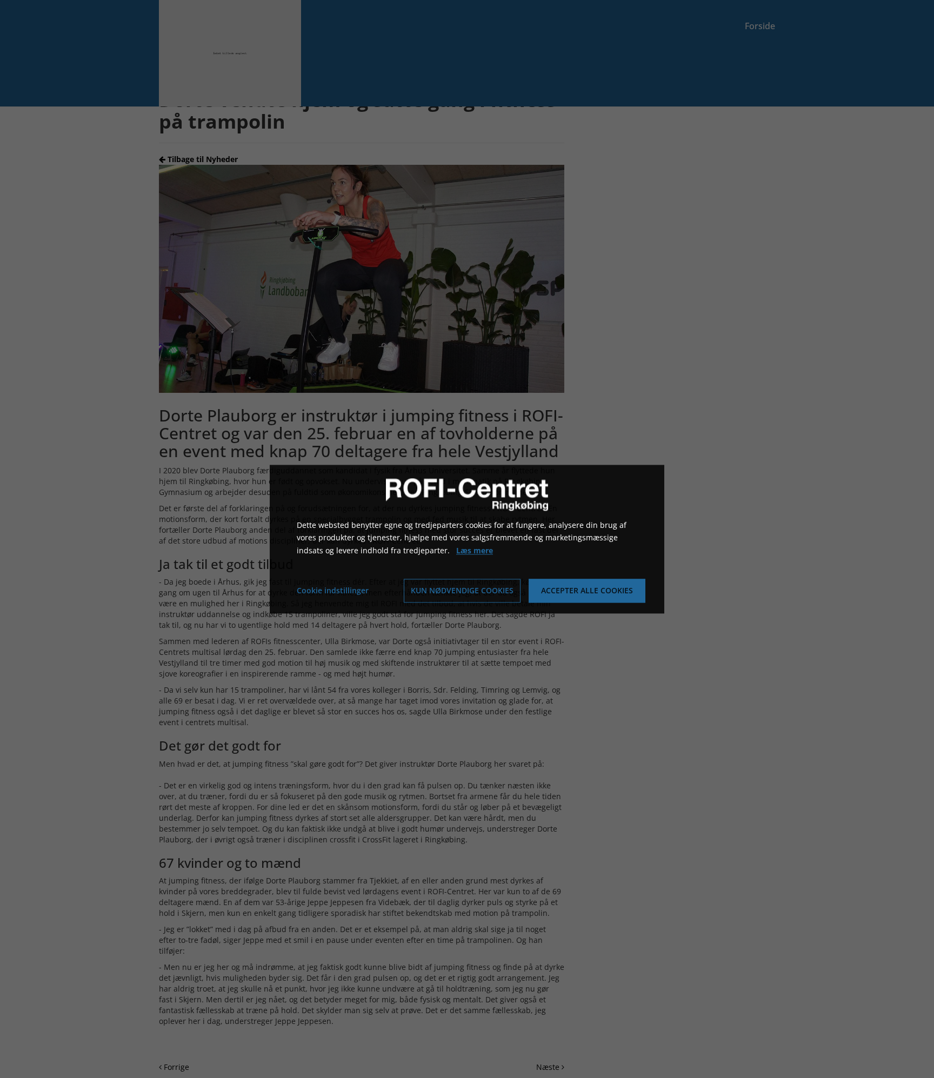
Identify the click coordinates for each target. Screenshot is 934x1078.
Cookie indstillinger (333, 590)
